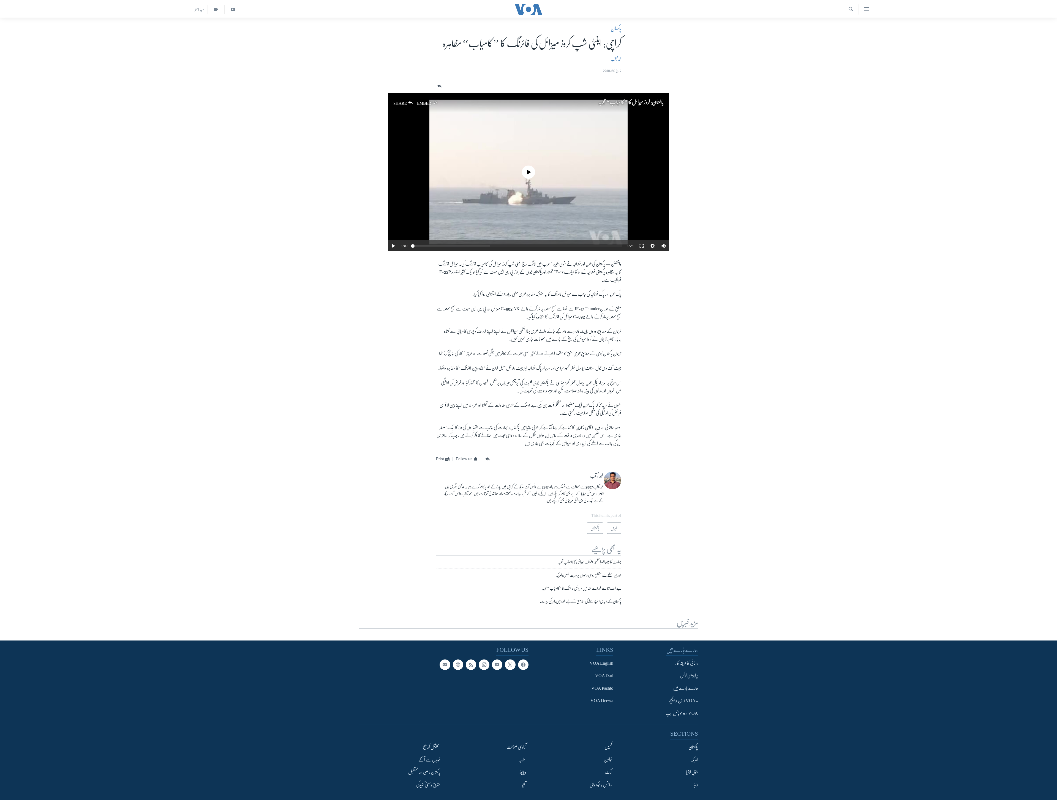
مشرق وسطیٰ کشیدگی (428, 785)
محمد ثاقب (616, 59)
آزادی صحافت (516, 747)
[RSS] (471, 664)
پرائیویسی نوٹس (689, 676)
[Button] (439, 86)
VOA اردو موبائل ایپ (682, 713)
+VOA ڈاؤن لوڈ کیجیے (683, 701)
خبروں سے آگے (429, 760)
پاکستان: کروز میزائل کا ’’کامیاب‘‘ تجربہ (631, 102)
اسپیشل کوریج (431, 747)
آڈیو (524, 785)
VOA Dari (604, 676)
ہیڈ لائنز (199, 9)
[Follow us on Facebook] (523, 664)
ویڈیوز (523, 772)
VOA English (601, 663)
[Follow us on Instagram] (484, 664)
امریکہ (694, 760)
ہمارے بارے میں (685, 688)
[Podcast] (458, 664)
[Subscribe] (445, 664)
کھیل (608, 747)
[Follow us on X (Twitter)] (510, 664)
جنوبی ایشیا (692, 772)
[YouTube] (232, 9)
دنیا (696, 785)
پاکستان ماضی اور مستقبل (424, 772)
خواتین (608, 760)
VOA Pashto (602, 688)
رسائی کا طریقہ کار (686, 663)
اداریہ (522, 760)
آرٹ (608, 772)
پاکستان (616, 28)
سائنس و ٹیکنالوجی (601, 785)
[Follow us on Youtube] (497, 664)
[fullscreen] (641, 245)
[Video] (216, 9)
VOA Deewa (601, 701)
